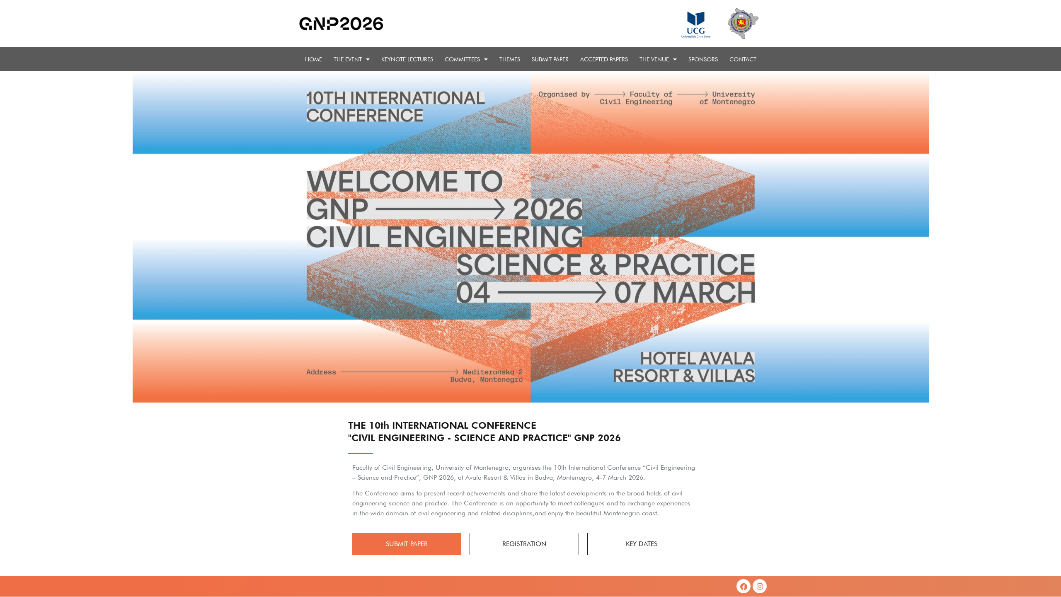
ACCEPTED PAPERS (604, 59)
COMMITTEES (462, 59)
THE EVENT (348, 59)
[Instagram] (760, 586)
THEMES (509, 59)
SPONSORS (703, 59)
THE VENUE (654, 59)
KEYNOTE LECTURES (407, 59)
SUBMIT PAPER (550, 59)
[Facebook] (743, 586)
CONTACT (742, 59)
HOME (313, 59)
